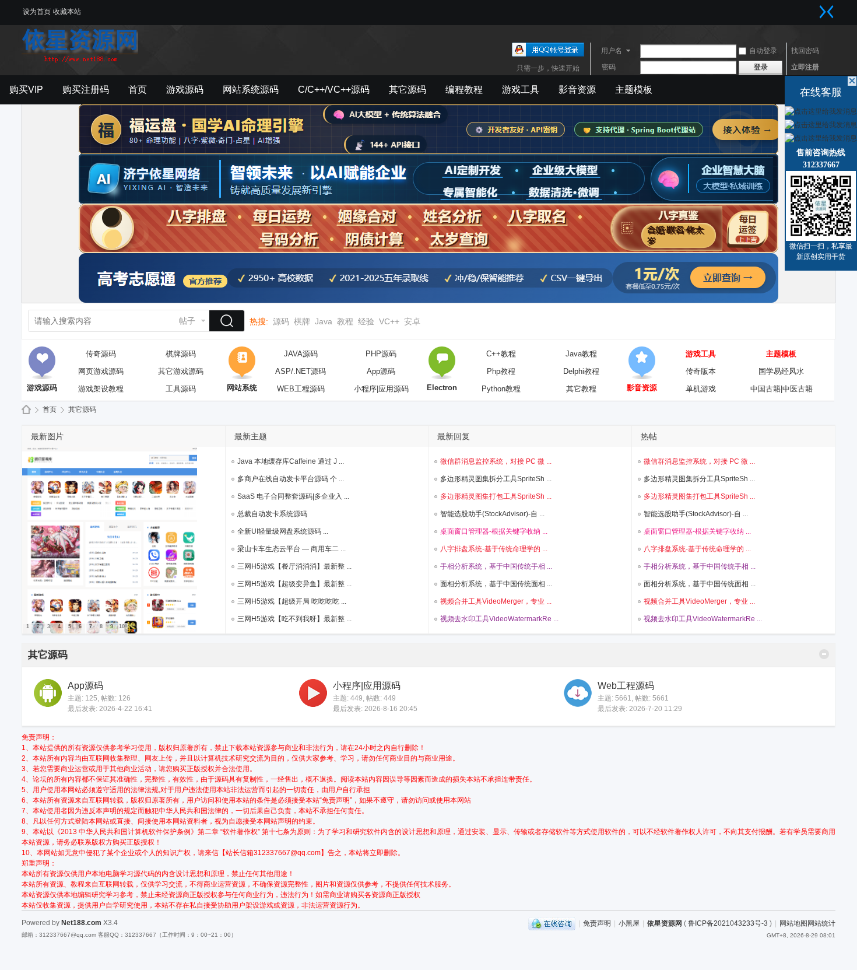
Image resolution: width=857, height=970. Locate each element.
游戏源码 (184, 89)
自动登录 (763, 51)
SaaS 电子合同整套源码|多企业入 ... (293, 496)
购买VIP (26, 89)
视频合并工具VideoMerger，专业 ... (496, 601)
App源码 (381, 371)
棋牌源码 (181, 353)
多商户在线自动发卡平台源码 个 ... (290, 479)
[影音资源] (641, 362)
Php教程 (501, 371)
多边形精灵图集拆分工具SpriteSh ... (496, 479)
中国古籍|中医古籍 (781, 388)
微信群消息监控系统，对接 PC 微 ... (496, 461)
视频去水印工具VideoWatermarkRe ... (499, 619)
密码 (609, 67)
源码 (281, 321)
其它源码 (407, 89)
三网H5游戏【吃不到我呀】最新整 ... (294, 619)
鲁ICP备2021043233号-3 (728, 923)
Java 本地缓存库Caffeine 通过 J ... (290, 461)
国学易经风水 (781, 371)
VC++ (389, 321)
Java (323, 321)
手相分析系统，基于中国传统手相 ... (496, 566)
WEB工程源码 (301, 388)
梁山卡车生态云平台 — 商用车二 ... (291, 549)
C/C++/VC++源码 (334, 89)
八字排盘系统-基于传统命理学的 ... (493, 549)
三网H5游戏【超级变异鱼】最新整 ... (294, 584)
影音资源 (577, 89)
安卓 (412, 321)
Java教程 (581, 353)
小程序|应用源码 (381, 388)
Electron (441, 362)
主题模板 (633, 89)
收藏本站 (67, 12)
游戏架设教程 (101, 388)
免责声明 (597, 923)
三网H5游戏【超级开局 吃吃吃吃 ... (291, 601)
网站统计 (821, 923)
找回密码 (805, 51)
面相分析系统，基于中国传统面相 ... (496, 584)
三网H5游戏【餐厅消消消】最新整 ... (294, 566)
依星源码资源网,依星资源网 (26, 409)
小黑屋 (629, 923)
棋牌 (302, 321)
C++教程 (501, 353)
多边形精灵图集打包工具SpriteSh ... (496, 496)
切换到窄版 (826, 11)
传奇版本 (701, 371)
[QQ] (551, 923)
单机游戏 (701, 388)
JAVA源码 (301, 353)
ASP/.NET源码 (300, 371)
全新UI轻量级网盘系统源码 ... (282, 531)
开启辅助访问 (815, 8)
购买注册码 (85, 89)
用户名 (611, 51)
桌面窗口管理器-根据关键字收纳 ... (493, 531)
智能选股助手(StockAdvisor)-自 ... (492, 514)
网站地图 (793, 923)
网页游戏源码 (101, 371)
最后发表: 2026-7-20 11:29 (640, 709)
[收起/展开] (824, 654)
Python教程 (501, 388)
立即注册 (805, 67)
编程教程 (464, 89)
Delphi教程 (581, 371)
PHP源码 (381, 353)
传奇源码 (101, 353)
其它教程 (581, 388)
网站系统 (241, 362)
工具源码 (181, 388)
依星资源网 (664, 923)
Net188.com (81, 923)
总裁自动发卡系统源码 (272, 514)
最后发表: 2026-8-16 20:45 (375, 709)
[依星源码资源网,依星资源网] (80, 61)
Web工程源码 (626, 686)
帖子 (187, 320)
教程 (345, 321)
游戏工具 (520, 89)
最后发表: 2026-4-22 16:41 (110, 709)
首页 (137, 89)
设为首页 (37, 12)
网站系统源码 (251, 89)
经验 (366, 321)
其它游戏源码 (180, 371)
